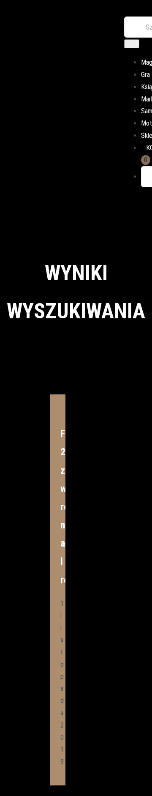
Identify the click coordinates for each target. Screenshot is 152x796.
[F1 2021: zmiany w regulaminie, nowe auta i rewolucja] (57, 398)
